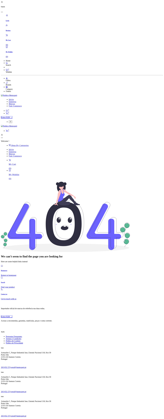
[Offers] (7, 78)
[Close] (2, 137)
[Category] (7, 87)
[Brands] (7, 83)
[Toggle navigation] (10, 121)
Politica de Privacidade (14, 343)
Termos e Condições (13, 339)
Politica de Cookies (13, 341)
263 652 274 (6, 367)
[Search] (7, 63)
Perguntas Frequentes (14, 336)
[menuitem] (11, 99)
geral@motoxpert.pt (18, 367)
